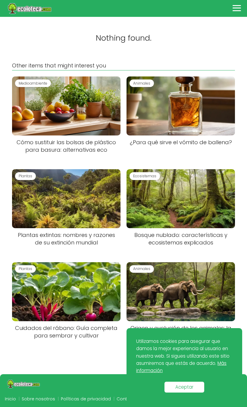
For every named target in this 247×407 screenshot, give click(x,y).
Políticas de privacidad (86, 399)
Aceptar (184, 387)
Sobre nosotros (38, 399)
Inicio (10, 399)
